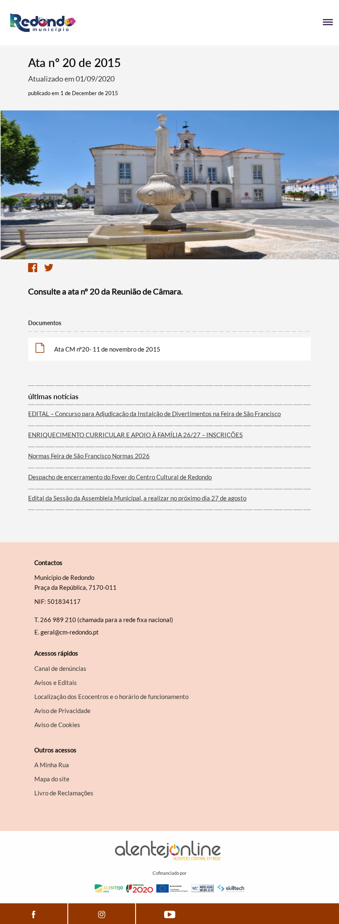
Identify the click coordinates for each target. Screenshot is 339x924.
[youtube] (169, 913)
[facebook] (33, 913)
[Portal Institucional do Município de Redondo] (88, 22)
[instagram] (101, 913)
